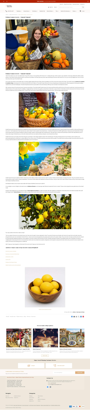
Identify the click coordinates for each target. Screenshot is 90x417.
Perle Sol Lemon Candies (11, 251)
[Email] (74, 317)
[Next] (7, 1)
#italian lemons (19, 316)
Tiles (57, 11)
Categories (32, 393)
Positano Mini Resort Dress (11, 262)
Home (7, 14)
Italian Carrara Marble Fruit (45, 405)
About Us (61, 4)
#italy (25, 316)
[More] (37, 11)
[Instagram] (50, 387)
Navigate (8, 393)
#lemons (28, 316)
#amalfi (7, 316)
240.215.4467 (53, 383)
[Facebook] (72, 317)
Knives (74, 11)
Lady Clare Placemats (17, 405)
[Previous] (4, 1)
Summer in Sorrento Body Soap (12, 253)
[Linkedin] (81, 317)
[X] (79, 317)
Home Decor (26, 11)
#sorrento (33, 316)
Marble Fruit (42, 11)
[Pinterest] (83, 317)
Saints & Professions (65, 11)
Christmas (34, 11)
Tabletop (18, 11)
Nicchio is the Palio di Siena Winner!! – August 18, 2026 (17, 349)
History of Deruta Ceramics (65, 349)
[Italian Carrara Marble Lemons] (45, 287)
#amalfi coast (13, 316)
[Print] (76, 317)
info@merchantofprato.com (55, 384)
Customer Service (75, 4)
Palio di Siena (50, 11)
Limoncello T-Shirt (9, 256)
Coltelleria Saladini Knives (55, 405)
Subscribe (79, 372)
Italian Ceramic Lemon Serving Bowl (13, 265)
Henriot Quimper (25, 405)
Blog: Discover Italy (68, 4)
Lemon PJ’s (8, 259)
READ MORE (45, 355)
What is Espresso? (36, 349)
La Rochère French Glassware (34, 405)
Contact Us (82, 4)
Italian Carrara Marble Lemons (45, 309)
